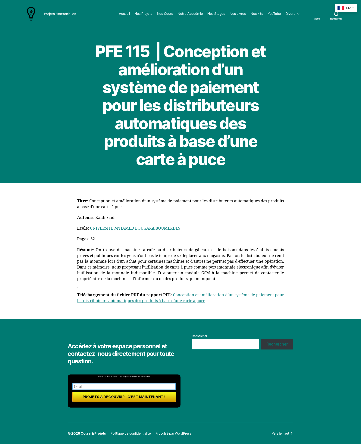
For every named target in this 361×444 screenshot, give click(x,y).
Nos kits (257, 14)
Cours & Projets (93, 433)
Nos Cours (165, 14)
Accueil (124, 14)
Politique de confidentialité (130, 433)
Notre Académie (190, 14)
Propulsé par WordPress (173, 433)
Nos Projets (143, 14)
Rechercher (199, 336)
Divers (290, 14)
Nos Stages (216, 14)
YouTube (274, 14)
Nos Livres (238, 14)
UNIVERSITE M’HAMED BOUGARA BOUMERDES (135, 228)
